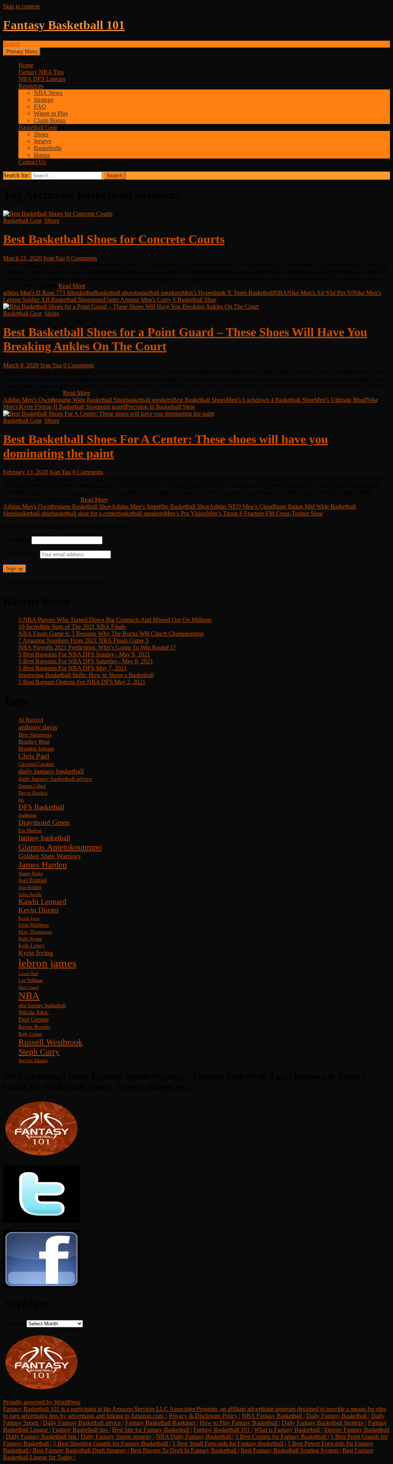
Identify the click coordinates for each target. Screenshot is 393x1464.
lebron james (47, 963)
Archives (14, 1323)
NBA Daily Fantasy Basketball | (195, 1436)
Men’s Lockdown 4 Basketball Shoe (270, 400)
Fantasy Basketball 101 (64, 25)
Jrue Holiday (30, 887)
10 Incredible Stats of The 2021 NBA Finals (71, 626)
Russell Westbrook (50, 1042)
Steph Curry (38, 1051)
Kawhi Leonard (42, 901)
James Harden (42, 864)
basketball (84, 292)
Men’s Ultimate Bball (340, 400)
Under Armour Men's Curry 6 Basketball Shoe (160, 299)
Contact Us (32, 162)
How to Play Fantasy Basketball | (240, 1422)
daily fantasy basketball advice (55, 779)
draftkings (27, 815)
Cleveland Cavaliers (36, 764)
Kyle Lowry (31, 945)
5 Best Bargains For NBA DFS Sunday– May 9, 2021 (84, 654)
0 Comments (81, 258)
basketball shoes (115, 292)
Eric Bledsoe (29, 830)
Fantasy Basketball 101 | (223, 1429)
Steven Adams (33, 1060)
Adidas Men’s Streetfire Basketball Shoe (160, 506)
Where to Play (51, 113)
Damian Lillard (32, 786)
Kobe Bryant (30, 939)
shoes (97, 299)
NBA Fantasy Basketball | (273, 1416)
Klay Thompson (35, 932)
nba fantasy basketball (42, 1005)
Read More (72, 286)
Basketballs (47, 148)
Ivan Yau (54, 258)
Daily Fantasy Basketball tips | (42, 1436)
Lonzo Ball (28, 974)
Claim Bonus (50, 120)
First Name (16, 540)
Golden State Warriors (49, 856)
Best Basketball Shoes (199, 400)
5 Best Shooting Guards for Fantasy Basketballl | (112, 1443)
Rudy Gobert (30, 1034)
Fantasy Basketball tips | (81, 1429)
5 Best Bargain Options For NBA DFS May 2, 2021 (81, 682)
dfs (21, 800)
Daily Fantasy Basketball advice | (83, 1422)
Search (11, 44)
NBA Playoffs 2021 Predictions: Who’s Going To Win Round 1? (97, 647)
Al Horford (30, 720)
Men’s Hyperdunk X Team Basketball (228, 292)
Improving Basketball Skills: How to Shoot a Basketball (86, 675)
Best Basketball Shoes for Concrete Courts (114, 239)
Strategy (44, 99)
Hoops (42, 155)
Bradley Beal (34, 742)
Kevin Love (29, 918)
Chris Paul (33, 756)
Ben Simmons (35, 735)
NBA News (48, 92)
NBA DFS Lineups (42, 79)
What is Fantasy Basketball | (288, 1429)
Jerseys (42, 141)
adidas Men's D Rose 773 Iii (37, 292)
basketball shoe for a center (85, 513)
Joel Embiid (32, 880)
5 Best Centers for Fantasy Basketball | (282, 1436)
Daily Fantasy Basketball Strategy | (324, 1422)
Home (25, 65)
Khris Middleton (33, 925)
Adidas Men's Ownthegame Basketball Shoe (57, 506)
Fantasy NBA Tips (41, 72)
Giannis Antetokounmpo (60, 847)
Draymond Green (44, 822)
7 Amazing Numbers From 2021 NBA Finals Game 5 (83, 640)
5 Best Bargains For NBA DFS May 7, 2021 (72, 668)
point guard (111, 406)
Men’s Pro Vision (185, 513)
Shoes (41, 134)
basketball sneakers (158, 292)
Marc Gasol (28, 987)
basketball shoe (33, 513)
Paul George (33, 1019)
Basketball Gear (37, 127)
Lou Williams (30, 980)
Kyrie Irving (35, 953)
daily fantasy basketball (51, 771)
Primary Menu (21, 52)
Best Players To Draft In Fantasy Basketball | (184, 1450)
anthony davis (37, 727)
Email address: (21, 554)
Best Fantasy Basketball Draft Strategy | (81, 1450)
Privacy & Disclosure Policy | (204, 1416)
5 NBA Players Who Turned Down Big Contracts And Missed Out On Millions (114, 619)
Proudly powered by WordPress (41, 1402)
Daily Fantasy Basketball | (338, 1416)
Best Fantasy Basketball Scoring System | (291, 1450)
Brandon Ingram (36, 749)
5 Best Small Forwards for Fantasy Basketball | (229, 1443)
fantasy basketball (44, 838)
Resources (30, 86)
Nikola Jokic (33, 1012)
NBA (280, 292)
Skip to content (21, 6)
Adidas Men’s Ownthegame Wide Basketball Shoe (64, 400)
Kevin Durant (38, 910)
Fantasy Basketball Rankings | (161, 1422)
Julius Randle (30, 894)
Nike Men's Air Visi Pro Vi (320, 292)
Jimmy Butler (30, 873)
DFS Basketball (41, 807)
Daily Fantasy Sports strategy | (117, 1436)
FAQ (40, 106)
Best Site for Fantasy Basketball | (152, 1429)
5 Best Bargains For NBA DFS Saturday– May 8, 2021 (85, 661)
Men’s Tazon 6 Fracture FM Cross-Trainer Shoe (264, 513)
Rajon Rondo (34, 1027)
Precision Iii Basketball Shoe (160, 406)
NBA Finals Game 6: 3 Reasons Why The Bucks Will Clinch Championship (111, 633)
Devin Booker (33, 793)
